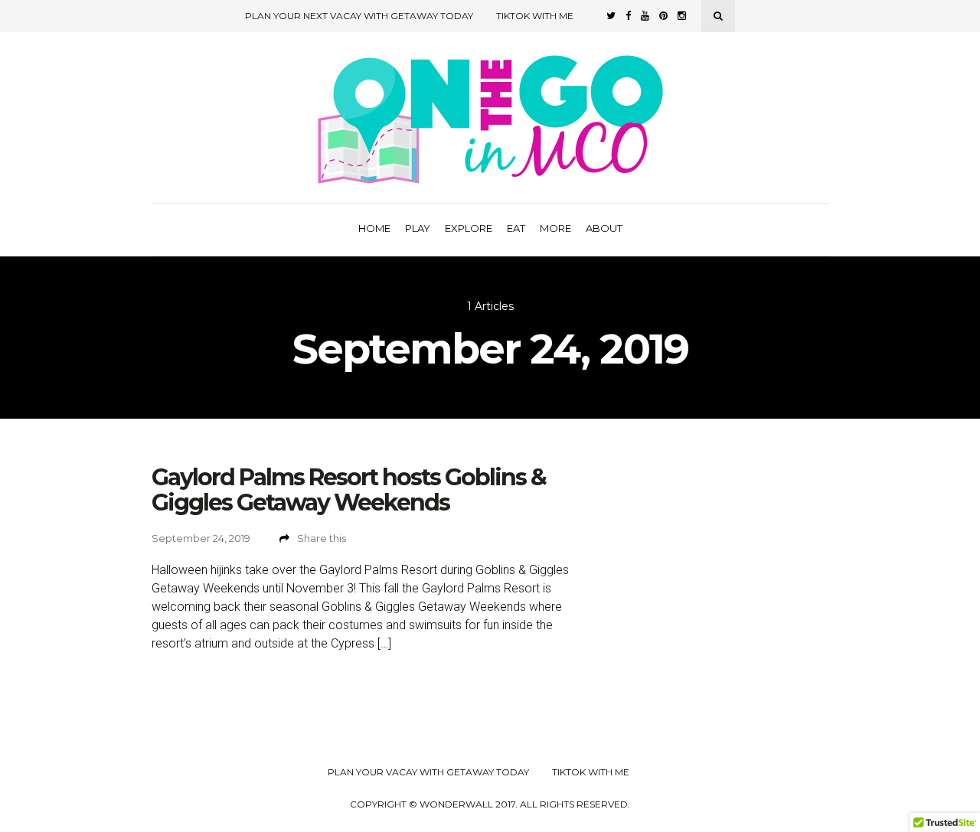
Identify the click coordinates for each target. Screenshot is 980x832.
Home (374, 228)
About (604, 228)
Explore (468, 228)
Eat (516, 228)
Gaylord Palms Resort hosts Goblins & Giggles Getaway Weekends (349, 490)
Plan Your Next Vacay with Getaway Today (359, 15)
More (555, 228)
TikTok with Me (534, 15)
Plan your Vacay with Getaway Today (428, 772)
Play (417, 228)
